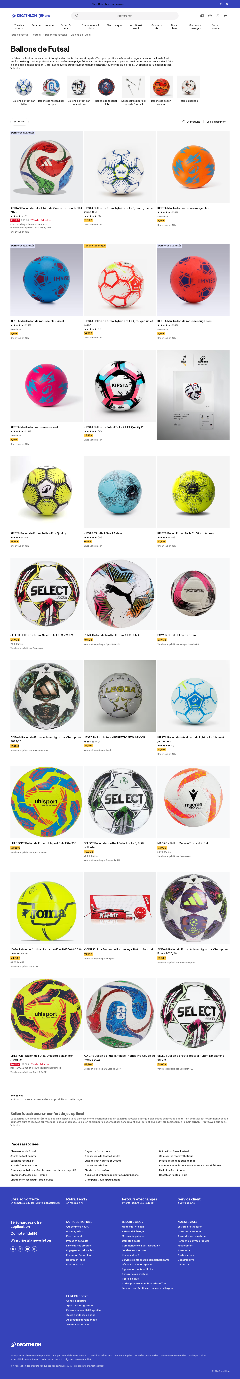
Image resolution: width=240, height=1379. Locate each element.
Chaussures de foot (96, 1165)
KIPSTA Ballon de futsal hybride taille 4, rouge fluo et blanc (119, 323)
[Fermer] (227, 4)
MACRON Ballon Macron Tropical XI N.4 (182, 843)
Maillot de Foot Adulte (172, 1170)
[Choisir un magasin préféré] (202, 16)
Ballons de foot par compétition (79, 102)
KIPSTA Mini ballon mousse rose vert (34, 427)
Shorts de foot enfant (97, 1170)
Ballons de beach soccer (161, 102)
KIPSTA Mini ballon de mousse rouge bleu (184, 321)
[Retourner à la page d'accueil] (30, 16)
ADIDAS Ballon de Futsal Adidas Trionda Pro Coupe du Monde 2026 (120, 1057)
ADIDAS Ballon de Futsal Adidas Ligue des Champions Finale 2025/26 (193, 951)
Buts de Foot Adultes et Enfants (103, 1160)
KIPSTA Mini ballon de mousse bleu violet (37, 321)
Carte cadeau (215, 27)
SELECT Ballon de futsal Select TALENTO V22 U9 (41, 635)
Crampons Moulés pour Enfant (102, 1179)
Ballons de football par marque (51, 102)
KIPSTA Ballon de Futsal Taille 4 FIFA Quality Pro (114, 427)
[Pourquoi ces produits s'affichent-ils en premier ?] (183, 121)
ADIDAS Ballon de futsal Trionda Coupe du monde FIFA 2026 (46, 210)
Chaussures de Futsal (23, 1151)
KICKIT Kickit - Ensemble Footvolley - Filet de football (118, 949)
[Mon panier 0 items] (226, 16)
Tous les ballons (188, 100)
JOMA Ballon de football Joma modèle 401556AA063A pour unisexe (46, 951)
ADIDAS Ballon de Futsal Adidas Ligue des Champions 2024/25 (46, 739)
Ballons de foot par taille (24, 102)
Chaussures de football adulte (102, 1156)
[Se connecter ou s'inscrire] (218, 16)
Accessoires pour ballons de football (134, 102)
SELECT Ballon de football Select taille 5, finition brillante (116, 845)
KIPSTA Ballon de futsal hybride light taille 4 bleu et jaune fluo (191, 739)
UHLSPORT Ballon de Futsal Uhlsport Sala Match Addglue (42, 1057)
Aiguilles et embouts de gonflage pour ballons (112, 1175)
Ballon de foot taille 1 (22, 1160)
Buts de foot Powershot (24, 1165)
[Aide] (210, 16)
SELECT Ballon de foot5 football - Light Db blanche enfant (191, 1057)
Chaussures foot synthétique (176, 1156)
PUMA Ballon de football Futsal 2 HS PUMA (111, 635)
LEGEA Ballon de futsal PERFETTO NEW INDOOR (114, 737)
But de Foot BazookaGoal (174, 1151)
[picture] (46, 167)
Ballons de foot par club (106, 102)
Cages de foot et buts (97, 1151)
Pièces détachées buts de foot (177, 1160)
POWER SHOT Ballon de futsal (176, 635)
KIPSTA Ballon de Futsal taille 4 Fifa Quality (38, 533)
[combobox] (218, 121)
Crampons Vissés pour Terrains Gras (31, 1179)
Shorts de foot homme (23, 1156)
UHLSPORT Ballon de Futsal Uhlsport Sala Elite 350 (43, 843)
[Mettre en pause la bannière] (221, 4)
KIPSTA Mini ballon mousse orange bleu (183, 208)
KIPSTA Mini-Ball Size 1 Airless (103, 533)
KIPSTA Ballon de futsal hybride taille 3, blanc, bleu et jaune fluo (119, 210)
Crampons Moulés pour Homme (28, 1175)
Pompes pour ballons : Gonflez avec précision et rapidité (43, 1170)
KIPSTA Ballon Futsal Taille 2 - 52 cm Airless (185, 533)
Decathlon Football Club (173, 1175)
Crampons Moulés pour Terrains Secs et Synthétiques (190, 1165)
